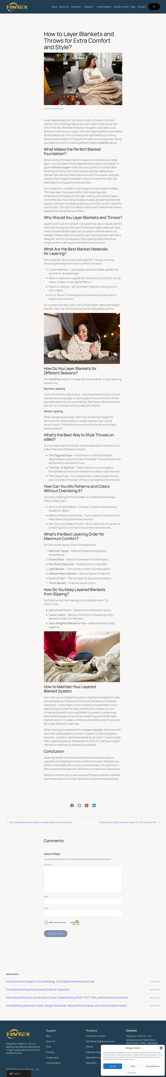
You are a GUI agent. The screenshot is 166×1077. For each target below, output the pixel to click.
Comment (48, 864)
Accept (113, 1066)
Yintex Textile (77, 779)
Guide (61, 108)
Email (46, 908)
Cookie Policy (131, 1072)
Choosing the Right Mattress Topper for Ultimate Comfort (128, 822)
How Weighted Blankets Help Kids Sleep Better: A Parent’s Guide (41, 822)
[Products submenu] (81, 6)
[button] (161, 1048)
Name (46, 896)
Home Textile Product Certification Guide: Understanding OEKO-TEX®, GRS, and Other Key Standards (67, 997)
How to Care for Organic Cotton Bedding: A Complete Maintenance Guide (50, 981)
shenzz (54, 108)
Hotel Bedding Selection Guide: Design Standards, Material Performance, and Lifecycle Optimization (66, 1005)
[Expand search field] (154, 6)
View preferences (153, 1066)
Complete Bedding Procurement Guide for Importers (38, 989)
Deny (133, 1066)
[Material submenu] (93, 6)
